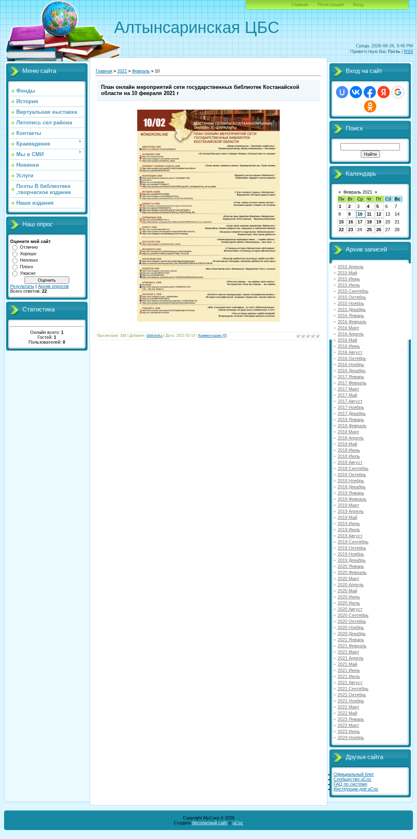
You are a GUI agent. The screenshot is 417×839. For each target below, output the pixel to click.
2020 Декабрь (352, 633)
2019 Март (348, 505)
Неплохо (29, 260)
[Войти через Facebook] (370, 92)
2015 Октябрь (352, 297)
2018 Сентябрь (353, 468)
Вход (358, 4)
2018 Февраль (352, 425)
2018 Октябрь (352, 474)
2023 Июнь (349, 731)
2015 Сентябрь (353, 291)
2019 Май (347, 517)
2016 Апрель (351, 333)
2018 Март (348, 431)
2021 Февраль (352, 645)
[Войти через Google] (397, 92)
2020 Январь (351, 566)
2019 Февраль (352, 499)
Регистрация (331, 4)
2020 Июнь (349, 596)
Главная (300, 4)
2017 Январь (351, 376)
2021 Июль (349, 676)
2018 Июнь (349, 450)
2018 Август (350, 462)
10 (360, 214)
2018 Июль (349, 456)
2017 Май (347, 395)
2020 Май (347, 590)
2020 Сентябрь (353, 615)
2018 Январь (351, 419)
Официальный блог (354, 774)
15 (341, 221)
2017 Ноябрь (351, 407)
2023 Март (348, 725)
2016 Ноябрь (351, 364)
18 (369, 221)
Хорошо (28, 253)
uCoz (238, 822)
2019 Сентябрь (353, 541)
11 (369, 214)
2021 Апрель (351, 658)
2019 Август (350, 535)
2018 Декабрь (352, 486)
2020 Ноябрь (351, 627)
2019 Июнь (349, 523)
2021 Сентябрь (353, 688)
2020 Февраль (352, 572)
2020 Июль (349, 603)
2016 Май (347, 340)
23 (350, 229)
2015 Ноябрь (351, 303)
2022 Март (348, 706)
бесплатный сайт (210, 822)
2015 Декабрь (352, 309)
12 (378, 214)
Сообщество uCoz (352, 779)
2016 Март (348, 327)
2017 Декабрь (352, 413)
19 (378, 221)
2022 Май (347, 713)
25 (369, 229)
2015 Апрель (351, 266)
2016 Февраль (352, 321)
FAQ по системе (350, 784)
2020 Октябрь (352, 621)
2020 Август (350, 609)
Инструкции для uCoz (356, 788)
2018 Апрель (351, 437)
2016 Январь (351, 315)
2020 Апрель (351, 584)
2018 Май (347, 444)
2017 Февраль (352, 382)
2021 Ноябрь (351, 700)
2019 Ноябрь (351, 554)
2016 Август (350, 352)
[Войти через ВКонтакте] (356, 92)
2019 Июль (349, 529)
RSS (408, 51)
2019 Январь (351, 492)
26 (378, 229)
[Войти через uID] (342, 92)
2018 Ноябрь (351, 480)
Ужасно (27, 273)
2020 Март (348, 578)
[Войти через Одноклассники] (370, 106)
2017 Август (350, 401)
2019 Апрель (351, 511)
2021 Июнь (349, 670)
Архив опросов (53, 286)
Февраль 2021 (357, 192)
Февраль (141, 70)
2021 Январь (351, 639)
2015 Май (347, 272)
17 (360, 221)
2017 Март (348, 388)
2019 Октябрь (352, 547)
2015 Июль (349, 285)
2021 (122, 70)
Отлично (29, 247)
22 (341, 229)
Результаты (22, 286)
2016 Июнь (349, 346)
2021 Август (350, 682)
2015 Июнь (349, 278)
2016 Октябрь (352, 358)
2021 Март (348, 651)
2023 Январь (351, 719)
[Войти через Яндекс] (383, 92)
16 (350, 221)
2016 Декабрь (352, 370)
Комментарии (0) (212, 335)
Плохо (26, 266)
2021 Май (347, 664)
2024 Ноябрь (351, 737)
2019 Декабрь (352, 560)
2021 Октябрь (352, 694)
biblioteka (154, 335)
